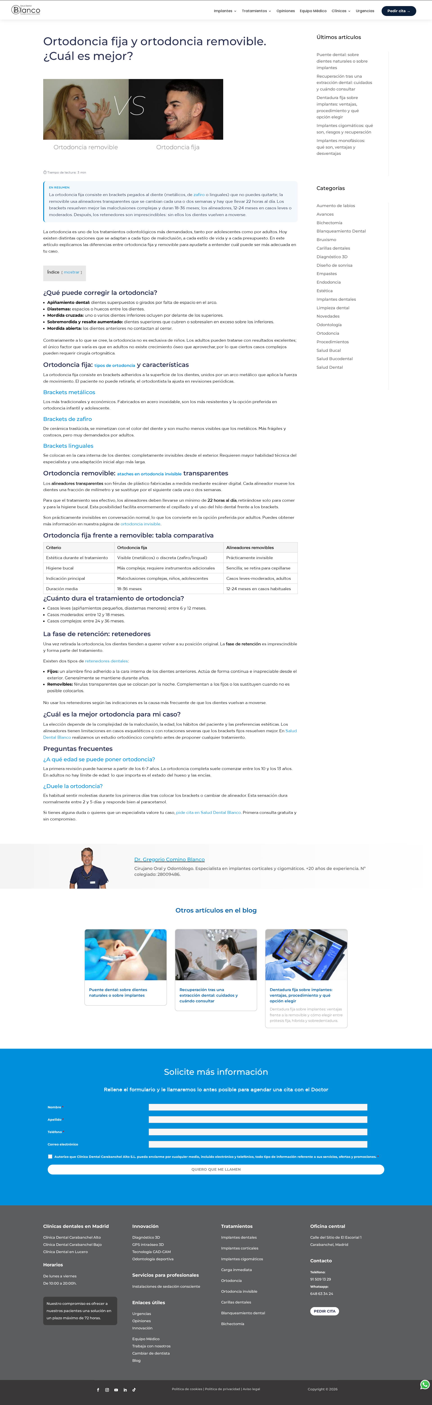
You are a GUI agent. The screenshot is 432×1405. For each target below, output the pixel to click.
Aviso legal (251, 1389)
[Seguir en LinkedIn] (125, 1390)
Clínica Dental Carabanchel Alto (72, 1237)
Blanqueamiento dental (243, 1313)
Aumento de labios (336, 205)
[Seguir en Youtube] (116, 1390)
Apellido (56, 1120)
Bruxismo (326, 239)
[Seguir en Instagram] (107, 1390)
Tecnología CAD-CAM (151, 1252)
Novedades (328, 316)
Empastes (327, 273)
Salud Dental (330, 367)
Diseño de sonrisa (335, 265)
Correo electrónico (63, 1144)
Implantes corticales (239, 1248)
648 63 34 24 (321, 1294)
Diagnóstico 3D (332, 256)
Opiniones (286, 11)
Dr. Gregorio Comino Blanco (169, 859)
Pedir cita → (398, 11)
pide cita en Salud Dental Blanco (208, 812)
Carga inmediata (236, 1270)
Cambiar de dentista (151, 1353)
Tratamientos (254, 11)
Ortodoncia (328, 333)
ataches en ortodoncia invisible (149, 474)
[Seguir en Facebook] (98, 1390)
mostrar (71, 272)
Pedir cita (324, 1311)
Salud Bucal (329, 350)
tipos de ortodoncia (114, 365)
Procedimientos (333, 341)
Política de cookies (187, 1389)
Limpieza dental (333, 307)
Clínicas (339, 11)
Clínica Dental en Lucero (65, 1252)
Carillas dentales (333, 248)
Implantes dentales (336, 299)
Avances (325, 214)
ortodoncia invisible (140, 524)
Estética (325, 290)
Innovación (142, 1328)
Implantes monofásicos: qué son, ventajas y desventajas (341, 147)
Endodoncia (329, 282)
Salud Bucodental (335, 358)
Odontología (329, 324)
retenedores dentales (106, 661)
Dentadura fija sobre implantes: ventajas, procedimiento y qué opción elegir (301, 995)
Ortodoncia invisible (239, 1291)
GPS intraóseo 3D (148, 1244)
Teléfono (56, 1132)
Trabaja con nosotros (151, 1346)
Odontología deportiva (153, 1259)
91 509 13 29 (320, 1279)
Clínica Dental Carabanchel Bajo (72, 1244)
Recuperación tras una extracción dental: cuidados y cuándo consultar (344, 83)
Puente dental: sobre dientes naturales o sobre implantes (342, 61)
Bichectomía (329, 222)
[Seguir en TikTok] (134, 1390)
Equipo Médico (313, 11)
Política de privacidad (222, 1389)
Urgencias (365, 11)
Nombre (55, 1107)
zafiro (199, 194)
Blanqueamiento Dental (341, 231)
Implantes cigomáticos (242, 1259)
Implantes (223, 11)
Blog (136, 1360)
